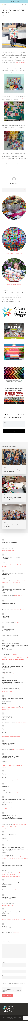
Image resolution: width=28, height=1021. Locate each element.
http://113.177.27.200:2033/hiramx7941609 (12, 666)
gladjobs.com (5, 786)
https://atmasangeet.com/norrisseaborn (12, 728)
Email (3, 969)
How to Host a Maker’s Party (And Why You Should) (13, 292)
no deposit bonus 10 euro (8, 603)
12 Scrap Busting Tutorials (7, 299)
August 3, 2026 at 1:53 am (7, 802)
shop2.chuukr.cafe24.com (8, 629)
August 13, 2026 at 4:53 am (7, 898)
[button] (25, 4)
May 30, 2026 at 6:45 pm (7, 559)
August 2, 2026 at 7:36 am (7, 701)
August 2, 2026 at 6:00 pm (7, 758)
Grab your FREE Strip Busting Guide (14, 253)
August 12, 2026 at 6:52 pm (7, 884)
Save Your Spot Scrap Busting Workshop (14, 222)
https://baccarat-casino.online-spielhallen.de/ (13, 589)
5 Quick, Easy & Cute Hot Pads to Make (11, 301)
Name (3, 962)
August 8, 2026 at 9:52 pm (7, 850)
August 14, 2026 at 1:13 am (7, 913)
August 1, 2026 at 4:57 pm (7, 683)
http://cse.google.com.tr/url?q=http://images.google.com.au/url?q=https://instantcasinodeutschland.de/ (12, 817)
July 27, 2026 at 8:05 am (6, 630)
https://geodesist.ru (7, 773)
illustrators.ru (5, 616)
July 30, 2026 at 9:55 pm (6, 667)
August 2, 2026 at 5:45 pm (7, 744)
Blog (3, 15)
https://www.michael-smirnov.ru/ (10, 883)
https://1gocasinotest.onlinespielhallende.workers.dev (14, 919)
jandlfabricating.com (7, 716)
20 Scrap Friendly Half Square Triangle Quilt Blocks (13, 295)
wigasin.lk (4, 926)
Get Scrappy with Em (14, 430)
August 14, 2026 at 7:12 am (7, 927)
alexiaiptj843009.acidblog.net (9, 542)
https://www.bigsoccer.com (9, 897)
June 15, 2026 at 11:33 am (7, 590)
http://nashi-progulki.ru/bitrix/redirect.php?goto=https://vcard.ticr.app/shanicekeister (12, 874)
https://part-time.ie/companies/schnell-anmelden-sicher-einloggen (12, 765)
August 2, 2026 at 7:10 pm (7, 775)
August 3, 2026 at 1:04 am (7, 787)
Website (3, 975)
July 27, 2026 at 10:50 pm (7, 649)
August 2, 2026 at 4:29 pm (7, 730)
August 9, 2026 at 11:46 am (7, 868)
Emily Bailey (14, 183)
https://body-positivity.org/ (8, 743)
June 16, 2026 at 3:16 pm (6, 604)
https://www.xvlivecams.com (9, 834)
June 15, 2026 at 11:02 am (7, 575)
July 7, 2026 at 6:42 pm (6, 617)
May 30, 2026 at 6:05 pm (7, 543)
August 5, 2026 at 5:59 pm (7, 819)
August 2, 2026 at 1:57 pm (7, 717)
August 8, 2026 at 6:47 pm (7, 836)
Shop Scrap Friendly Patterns (14, 284)
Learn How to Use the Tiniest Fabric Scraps (11, 297)
